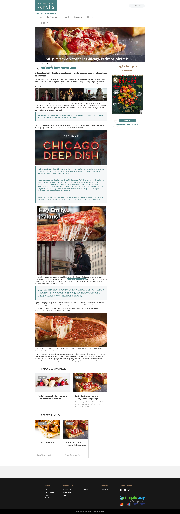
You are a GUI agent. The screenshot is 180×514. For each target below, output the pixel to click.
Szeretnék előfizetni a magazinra (127, 124)
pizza (43, 68)
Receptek (66, 17)
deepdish (49, 68)
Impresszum (67, 489)
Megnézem (127, 120)
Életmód (90, 17)
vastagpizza (65, 68)
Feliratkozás (104, 489)
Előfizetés (85, 489)
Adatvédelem (67, 498)
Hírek (40, 17)
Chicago (57, 68)
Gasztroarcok (78, 17)
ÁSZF (65, 495)
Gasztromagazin (52, 17)
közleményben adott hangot (76, 279)
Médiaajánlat (67, 492)
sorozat (73, 68)
